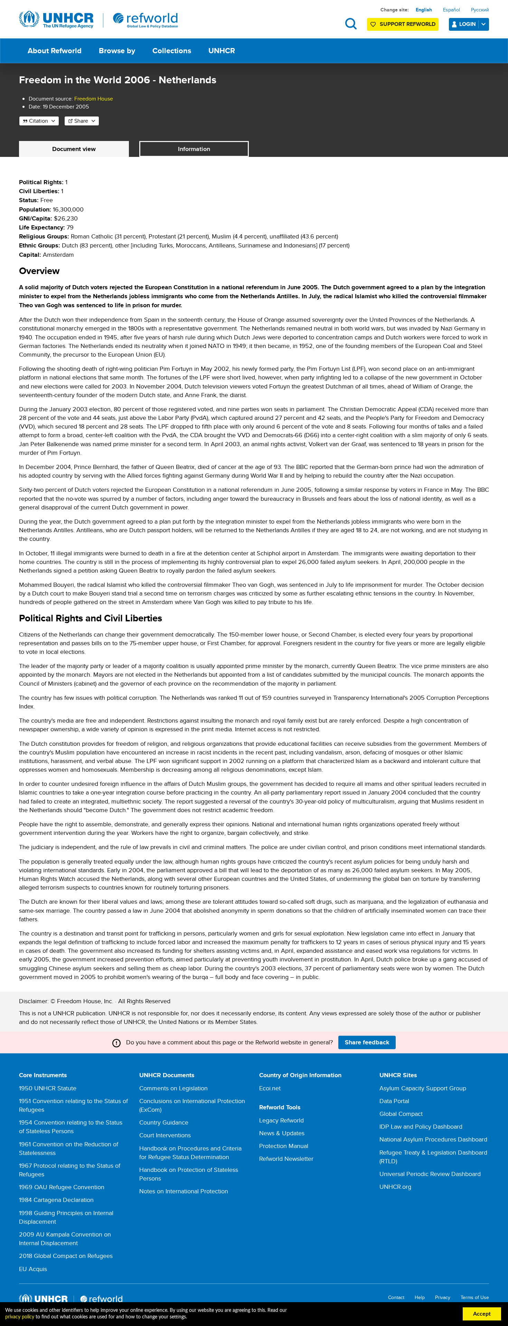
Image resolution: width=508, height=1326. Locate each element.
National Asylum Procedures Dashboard (433, 1139)
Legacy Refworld (281, 1120)
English (424, 9)
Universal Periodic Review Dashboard (430, 1173)
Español (451, 9)
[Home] (98, 19)
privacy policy (19, 1317)
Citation (38, 121)
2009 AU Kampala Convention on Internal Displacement (65, 1238)
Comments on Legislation (173, 1088)
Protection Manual (283, 1145)
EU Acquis (33, 1268)
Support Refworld (407, 24)
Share (81, 121)
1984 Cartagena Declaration (56, 1199)
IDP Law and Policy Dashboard (420, 1126)
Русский (480, 9)
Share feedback (367, 1042)
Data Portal (394, 1101)
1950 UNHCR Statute (47, 1088)
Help (420, 1297)
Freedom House (93, 99)
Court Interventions (165, 1135)
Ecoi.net (270, 1088)
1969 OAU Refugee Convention (61, 1187)
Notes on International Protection (183, 1191)
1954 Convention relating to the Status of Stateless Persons (70, 1126)
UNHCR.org (395, 1186)
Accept (482, 1314)
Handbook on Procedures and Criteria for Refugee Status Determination (190, 1152)
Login (467, 24)
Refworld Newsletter (286, 1158)
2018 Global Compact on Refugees (66, 1255)
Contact (396, 1297)
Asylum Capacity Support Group (422, 1088)
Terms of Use (475, 1297)
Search (351, 23)
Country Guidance (163, 1122)
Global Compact (401, 1113)
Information (194, 148)
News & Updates (281, 1133)
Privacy (442, 1297)
